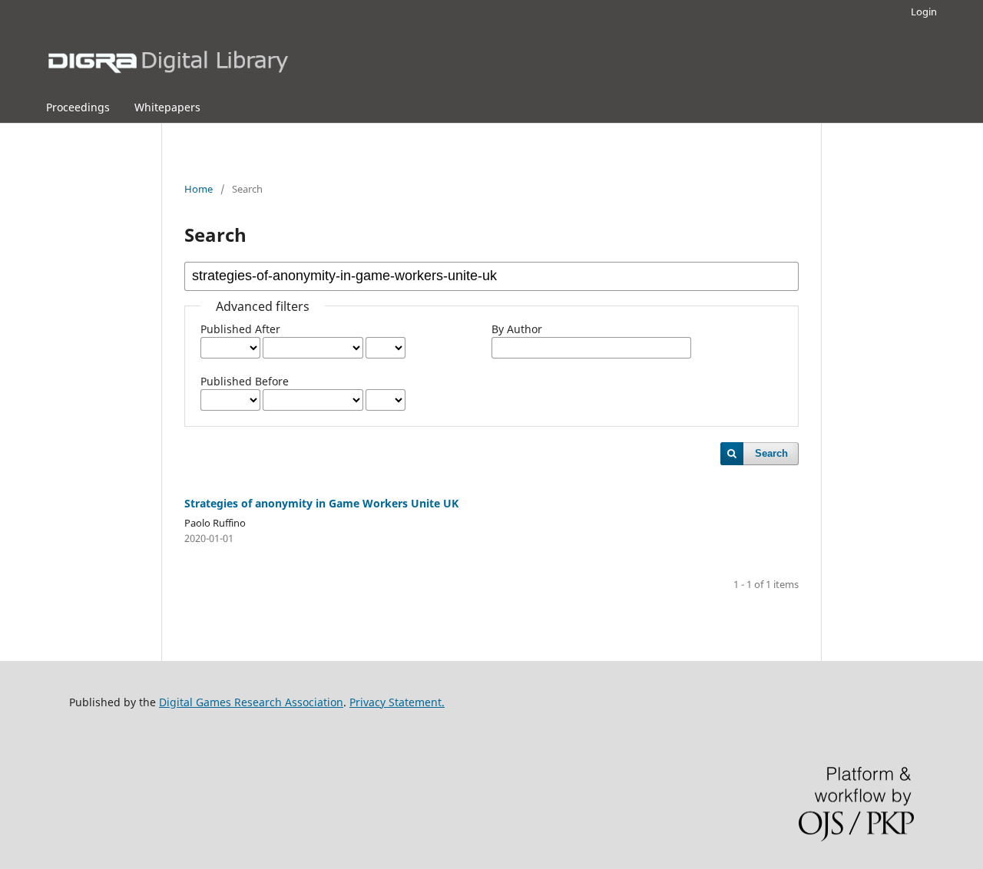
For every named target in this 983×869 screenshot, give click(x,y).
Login (924, 11)
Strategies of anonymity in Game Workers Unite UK (321, 503)
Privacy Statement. (397, 702)
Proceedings (78, 107)
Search (771, 453)
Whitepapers (167, 107)
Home (198, 189)
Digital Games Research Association (251, 702)
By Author (517, 329)
